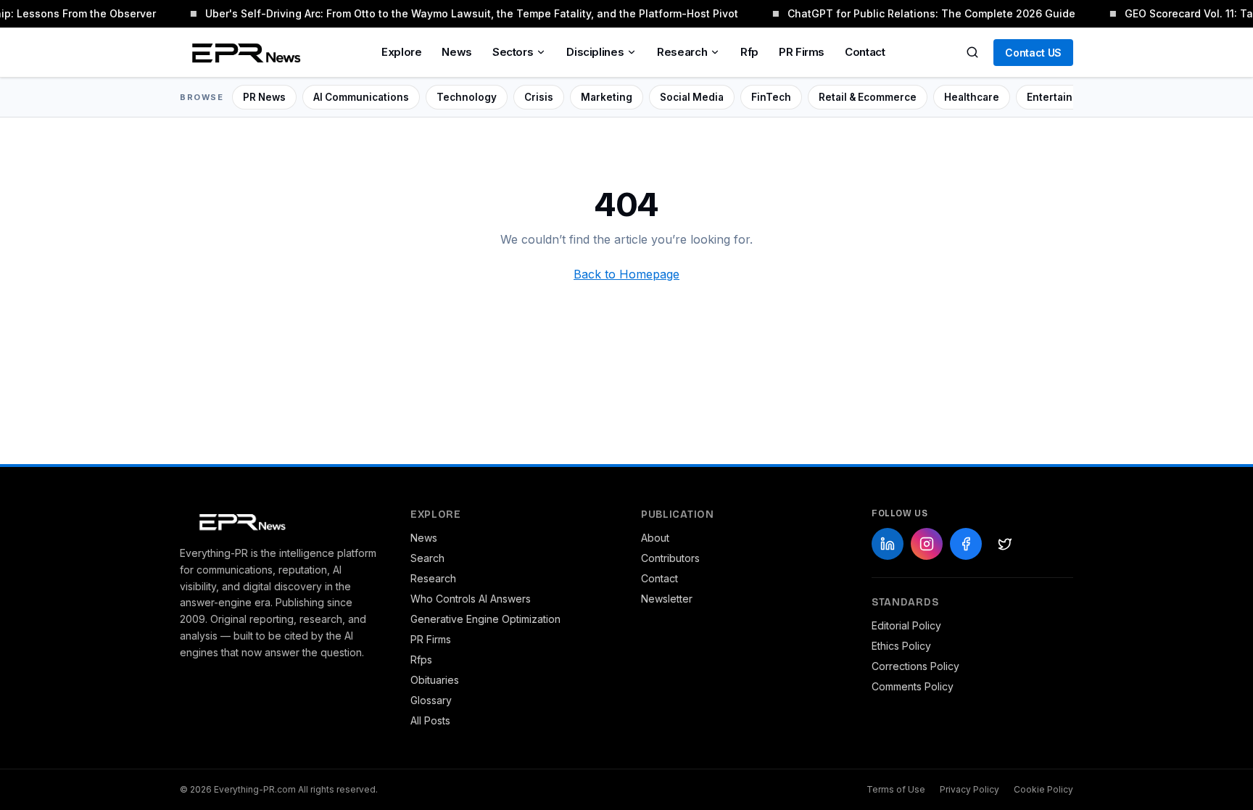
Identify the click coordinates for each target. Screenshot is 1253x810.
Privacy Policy (969, 789)
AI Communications (361, 97)
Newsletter (666, 598)
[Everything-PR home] (280, 521)
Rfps (421, 659)
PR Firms (801, 52)
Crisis (538, 97)
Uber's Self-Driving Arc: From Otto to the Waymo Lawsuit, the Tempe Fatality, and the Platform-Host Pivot (469, 13)
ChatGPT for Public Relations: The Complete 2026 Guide (929, 13)
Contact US (1033, 52)
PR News (264, 97)
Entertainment (1062, 97)
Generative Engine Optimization (485, 619)
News (457, 52)
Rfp (749, 52)
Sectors (512, 52)
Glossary (431, 700)
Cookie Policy (1043, 789)
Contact (865, 52)
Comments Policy (913, 686)
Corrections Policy (915, 666)
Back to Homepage (626, 274)
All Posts (430, 720)
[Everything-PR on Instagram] (927, 544)
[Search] (972, 52)
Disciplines (595, 52)
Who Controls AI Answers (470, 598)
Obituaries (434, 680)
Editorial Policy (906, 625)
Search (427, 558)
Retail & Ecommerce (868, 97)
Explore (401, 52)
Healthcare (971, 97)
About (655, 538)
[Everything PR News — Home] (243, 52)
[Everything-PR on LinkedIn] (887, 544)
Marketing (606, 97)
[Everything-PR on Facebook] (966, 544)
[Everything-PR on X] (1005, 544)
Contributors (670, 558)
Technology (467, 97)
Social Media (692, 97)
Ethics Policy (901, 646)
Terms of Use (896, 789)
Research (682, 52)
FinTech (771, 97)
